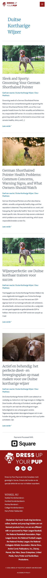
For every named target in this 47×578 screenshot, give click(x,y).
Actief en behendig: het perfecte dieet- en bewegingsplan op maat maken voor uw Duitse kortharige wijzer (20, 374)
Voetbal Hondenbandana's (14, 498)
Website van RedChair (33, 568)
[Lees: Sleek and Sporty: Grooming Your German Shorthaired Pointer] (23, 59)
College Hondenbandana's (14, 508)
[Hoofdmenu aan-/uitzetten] (42, 4)
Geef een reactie (8, 93)
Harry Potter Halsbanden (14, 511)
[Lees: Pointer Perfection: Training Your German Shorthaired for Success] (23, 252)
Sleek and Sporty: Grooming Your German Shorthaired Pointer (21, 82)
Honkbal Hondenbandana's (15, 501)
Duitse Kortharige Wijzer (24, 93)
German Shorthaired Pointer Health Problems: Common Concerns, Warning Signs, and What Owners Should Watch (22, 179)
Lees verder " (7, 126)
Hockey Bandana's (11, 504)
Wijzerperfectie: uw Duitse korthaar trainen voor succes (22, 275)
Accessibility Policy (23, 573)
